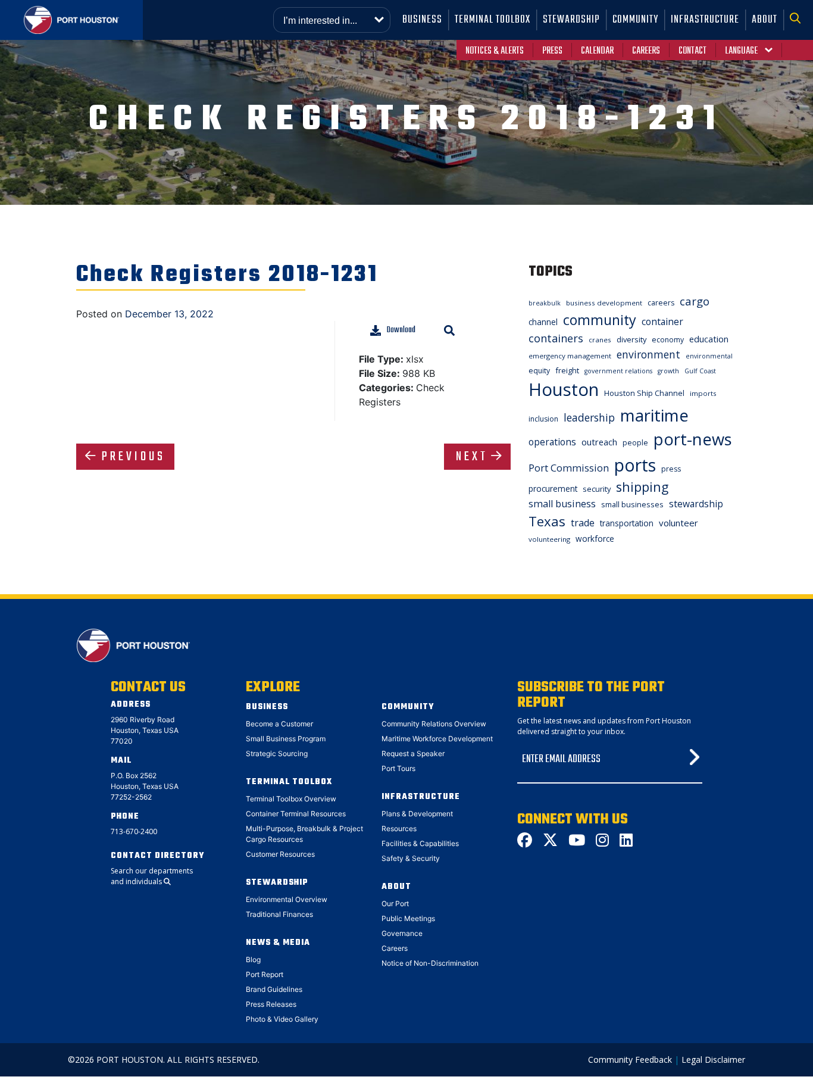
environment (648, 354)
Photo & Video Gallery (282, 1019)
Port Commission (569, 468)
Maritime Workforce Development (437, 738)
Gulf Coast (700, 371)
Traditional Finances (279, 914)
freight (567, 370)
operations (552, 441)
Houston (564, 389)
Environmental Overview (286, 899)
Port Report (264, 974)
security (597, 488)
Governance (402, 933)
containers (556, 338)
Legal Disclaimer (713, 1059)
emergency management (570, 355)
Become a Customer (279, 723)
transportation (626, 523)
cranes (600, 339)
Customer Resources (280, 854)
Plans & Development (417, 813)
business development (604, 302)
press (671, 469)
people (635, 443)
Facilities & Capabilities (420, 843)
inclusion (543, 419)
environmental (709, 356)
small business (562, 503)
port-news (692, 439)
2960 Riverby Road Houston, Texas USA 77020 (145, 730)
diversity (631, 339)
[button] (798, 20)
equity (539, 371)
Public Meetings (408, 918)
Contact (692, 51)
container (662, 321)
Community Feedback (630, 1059)
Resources (399, 828)
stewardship (696, 503)
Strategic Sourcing (277, 753)
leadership (589, 417)
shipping (642, 486)
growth (668, 371)
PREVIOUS (133, 457)
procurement (553, 488)
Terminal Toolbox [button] (492, 20)
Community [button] (635, 20)
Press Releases (271, 1004)
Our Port (395, 903)
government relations (618, 371)
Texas (547, 521)
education (708, 339)
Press (552, 51)
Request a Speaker (413, 753)
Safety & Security (411, 858)
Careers (646, 51)
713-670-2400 (134, 831)
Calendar (597, 51)
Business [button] (422, 20)
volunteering (549, 539)
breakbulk (545, 303)
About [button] (764, 20)
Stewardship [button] (571, 20)
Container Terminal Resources (296, 813)
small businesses (632, 504)
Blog (253, 959)
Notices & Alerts (494, 51)
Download (401, 330)
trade (583, 522)
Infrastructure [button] (705, 20)
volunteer (678, 523)
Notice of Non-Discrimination (430, 963)
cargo (694, 301)
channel (543, 321)
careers (661, 303)
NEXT (472, 457)
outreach (599, 442)
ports (635, 464)
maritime (654, 415)
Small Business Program (286, 738)
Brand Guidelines (274, 989)
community (599, 319)
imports (703, 393)
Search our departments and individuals (152, 876)
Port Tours (398, 768)
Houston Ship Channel (644, 393)
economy (668, 340)
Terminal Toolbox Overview (291, 798)
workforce (595, 538)
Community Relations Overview (434, 723)
